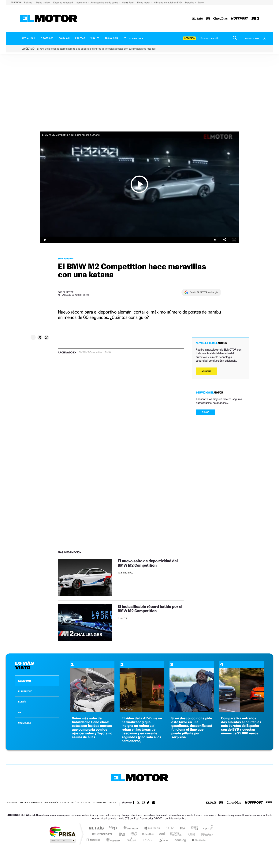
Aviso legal (12, 803)
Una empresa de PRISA (62, 831)
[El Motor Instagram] (143, 803)
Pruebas (80, 38)
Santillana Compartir (152, 828)
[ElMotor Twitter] (138, 803)
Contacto (112, 803)
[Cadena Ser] (255, 19)
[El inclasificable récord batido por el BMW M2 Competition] (85, 622)
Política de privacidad (31, 803)
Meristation (198, 839)
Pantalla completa (234, 240)
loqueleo (180, 839)
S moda (163, 839)
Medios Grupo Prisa (62, 840)
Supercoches (66, 258)
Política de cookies (81, 803)
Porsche (190, 2)
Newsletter (135, 38)
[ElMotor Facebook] (133, 803)
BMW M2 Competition (91, 352)
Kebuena (203, 834)
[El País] (197, 19)
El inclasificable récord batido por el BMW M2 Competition (150, 608)
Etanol (201, 2)
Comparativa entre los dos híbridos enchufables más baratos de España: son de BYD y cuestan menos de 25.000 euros (241, 725)
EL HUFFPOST (25, 691)
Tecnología (111, 38)
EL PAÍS (22, 701)
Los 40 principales (114, 828)
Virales (95, 38)
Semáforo (81, 2)
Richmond (93, 839)
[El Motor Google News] (153, 803)
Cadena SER (168, 828)
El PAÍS (96, 828)
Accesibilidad (99, 803)
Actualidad (28, 38)
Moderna (112, 839)
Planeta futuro (190, 834)
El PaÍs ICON (147, 839)
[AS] (208, 19)
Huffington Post (101, 834)
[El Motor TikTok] (148, 803)
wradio (133, 834)
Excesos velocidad (63, 2)
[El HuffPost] (239, 19)
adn (193, 828)
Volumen (215, 240)
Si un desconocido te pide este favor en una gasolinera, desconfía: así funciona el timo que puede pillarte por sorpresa (191, 727)
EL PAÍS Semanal (176, 834)
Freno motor (144, 2)
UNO (122, 834)
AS (19, 712)
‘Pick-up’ (28, 2)
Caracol (207, 828)
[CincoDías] (220, 19)
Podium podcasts (131, 839)
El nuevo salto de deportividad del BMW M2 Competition (148, 563)
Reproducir (139, 184)
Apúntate (206, 371)
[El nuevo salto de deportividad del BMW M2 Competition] (85, 577)
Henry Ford (128, 2)
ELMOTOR (24, 680)
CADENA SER (24, 722)
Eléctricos (46, 38)
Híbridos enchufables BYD (168, 2)
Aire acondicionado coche (105, 2)
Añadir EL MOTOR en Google (204, 292)
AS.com (180, 828)
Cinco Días (147, 834)
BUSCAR (205, 412)
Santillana (132, 828)
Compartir (224, 240)
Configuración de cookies (56, 803)
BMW (108, 352)
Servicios (189, 38)
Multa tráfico (43, 2)
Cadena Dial (162, 834)
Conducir (64, 38)
